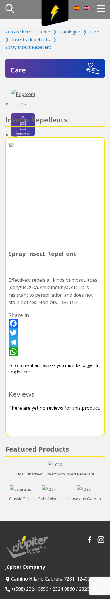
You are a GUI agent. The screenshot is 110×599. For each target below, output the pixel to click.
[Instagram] (101, 540)
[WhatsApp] (55, 351)
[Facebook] (55, 323)
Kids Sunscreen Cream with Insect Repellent (55, 474)
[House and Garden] (84, 489)
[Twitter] (55, 333)
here (25, 371)
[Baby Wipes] (49, 489)
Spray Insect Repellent (43, 254)
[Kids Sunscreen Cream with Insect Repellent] (55, 464)
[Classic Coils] (20, 489)
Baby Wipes (49, 498)
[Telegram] (55, 342)
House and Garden (84, 498)
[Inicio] (55, 13)
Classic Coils (20, 498)
